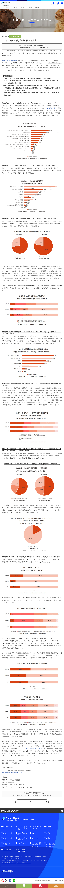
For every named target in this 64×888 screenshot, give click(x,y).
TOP (2, 7)
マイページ (7, 886)
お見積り (24, 886)
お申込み (40, 886)
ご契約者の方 (52, 4)
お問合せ (57, 4)
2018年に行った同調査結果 (10, 60)
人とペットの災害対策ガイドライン (31, 748)
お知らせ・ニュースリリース (12, 7)
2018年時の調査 (52, 108)
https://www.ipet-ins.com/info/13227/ (12, 772)
